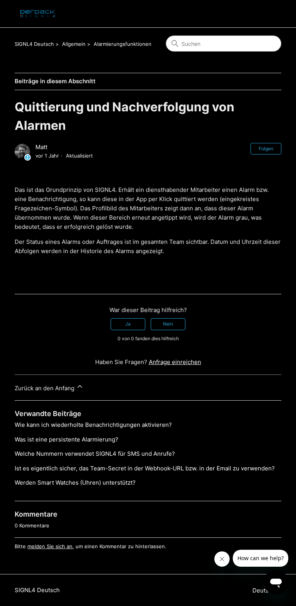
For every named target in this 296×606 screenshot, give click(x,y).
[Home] (37, 14)
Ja (128, 324)
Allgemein (74, 44)
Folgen (266, 148)
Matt (41, 147)
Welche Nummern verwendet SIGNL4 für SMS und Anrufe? (95, 453)
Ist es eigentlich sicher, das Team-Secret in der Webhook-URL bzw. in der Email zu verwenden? (145, 468)
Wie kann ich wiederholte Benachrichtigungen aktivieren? (93, 424)
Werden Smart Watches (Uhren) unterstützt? (75, 482)
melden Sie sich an (49, 546)
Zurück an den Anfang (45, 388)
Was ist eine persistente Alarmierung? (66, 439)
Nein (168, 324)
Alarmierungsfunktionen (122, 44)
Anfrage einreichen (175, 362)
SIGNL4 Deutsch (34, 44)
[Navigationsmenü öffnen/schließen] (267, 14)
